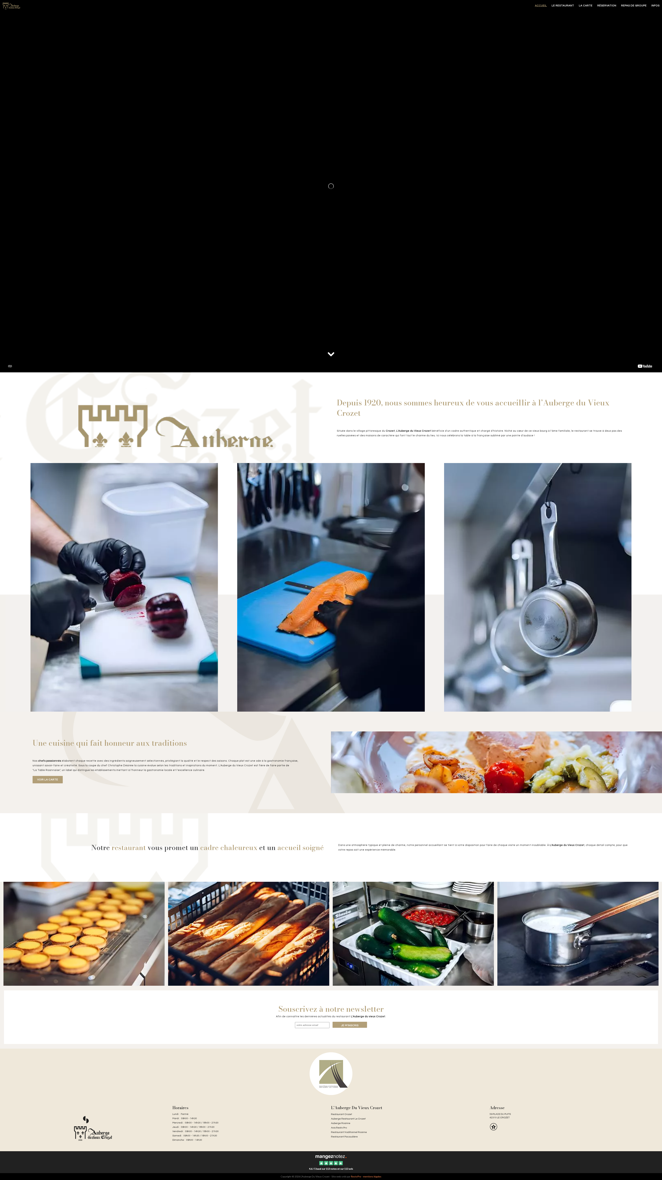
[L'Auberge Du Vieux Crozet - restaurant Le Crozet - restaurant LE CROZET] (331, 587)
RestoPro (356, 1176)
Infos (655, 5)
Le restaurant (563, 5)
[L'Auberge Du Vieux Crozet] (330, 1156)
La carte (586, 5)
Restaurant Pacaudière (344, 1137)
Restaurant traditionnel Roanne (349, 1132)
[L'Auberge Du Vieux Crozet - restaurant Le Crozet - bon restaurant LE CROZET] (248, 933)
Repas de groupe (634, 5)
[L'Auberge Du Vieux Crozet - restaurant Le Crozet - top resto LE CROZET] (578, 933)
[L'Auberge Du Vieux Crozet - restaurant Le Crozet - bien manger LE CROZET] (124, 587)
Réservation (606, 5)
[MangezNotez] (493, 1129)
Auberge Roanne (340, 1123)
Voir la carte (47, 779)
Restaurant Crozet (341, 1114)
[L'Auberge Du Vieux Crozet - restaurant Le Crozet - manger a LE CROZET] (180, 417)
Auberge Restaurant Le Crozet (348, 1119)
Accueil (541, 5)
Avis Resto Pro (339, 1128)
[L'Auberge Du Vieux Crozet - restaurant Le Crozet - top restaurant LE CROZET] (496, 762)
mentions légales (372, 1176)
